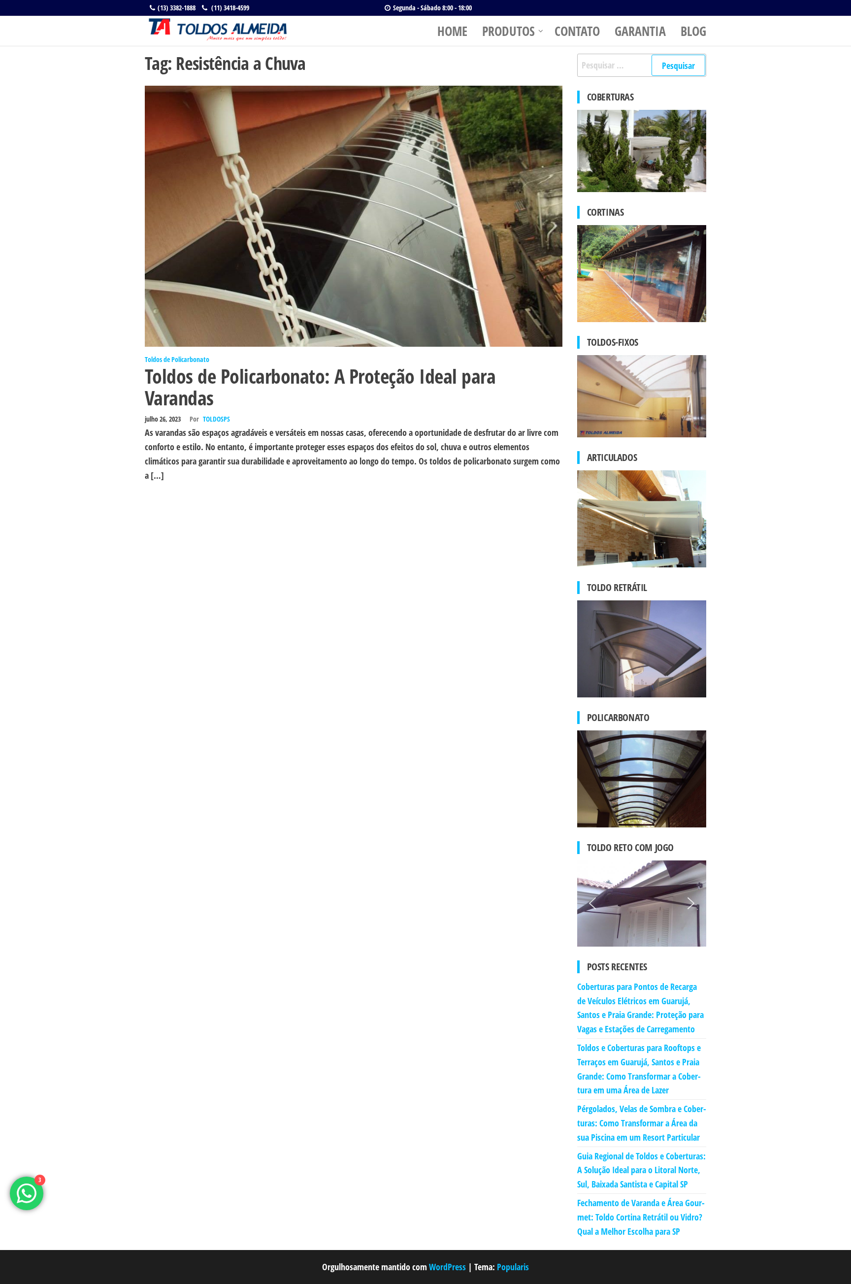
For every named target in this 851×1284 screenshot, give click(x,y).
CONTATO (577, 31)
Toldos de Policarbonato (177, 359)
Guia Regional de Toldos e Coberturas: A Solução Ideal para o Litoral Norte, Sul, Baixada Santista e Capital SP (641, 1170)
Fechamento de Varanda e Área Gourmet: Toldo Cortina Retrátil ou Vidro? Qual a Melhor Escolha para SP (641, 1217)
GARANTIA (640, 31)
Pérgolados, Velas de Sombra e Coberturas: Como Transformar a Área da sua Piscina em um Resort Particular (641, 1123)
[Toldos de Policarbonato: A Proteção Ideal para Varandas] (353, 215)
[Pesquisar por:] (642, 65)
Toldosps (216, 419)
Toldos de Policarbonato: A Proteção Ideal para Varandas (320, 386)
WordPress (447, 1267)
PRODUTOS (508, 31)
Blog (693, 31)
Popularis (513, 1267)
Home (452, 31)
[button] (592, 903)
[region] (642, 903)
